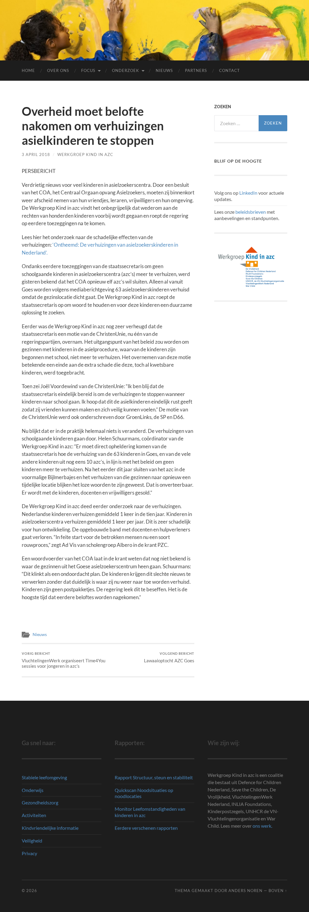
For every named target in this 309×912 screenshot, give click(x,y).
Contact (229, 70)
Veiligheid (32, 840)
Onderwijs (32, 790)
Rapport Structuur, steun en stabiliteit (154, 777)
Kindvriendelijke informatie (50, 828)
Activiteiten (34, 815)
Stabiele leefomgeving (44, 777)
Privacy (29, 853)
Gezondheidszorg (40, 802)
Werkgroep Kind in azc (85, 154)
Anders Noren (245, 890)
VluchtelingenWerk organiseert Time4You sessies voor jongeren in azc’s (63, 660)
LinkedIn (248, 193)
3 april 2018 (36, 154)
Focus (88, 70)
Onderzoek (125, 70)
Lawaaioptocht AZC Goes (169, 657)
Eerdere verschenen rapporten (146, 828)
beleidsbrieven (250, 212)
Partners (196, 70)
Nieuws (164, 70)
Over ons (58, 70)
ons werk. (262, 826)
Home (28, 70)
